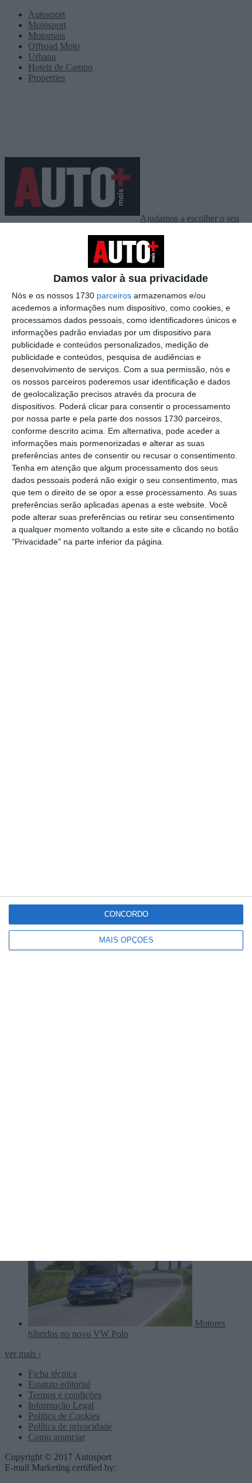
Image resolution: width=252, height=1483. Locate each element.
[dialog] (126, 742)
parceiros (114, 295)
